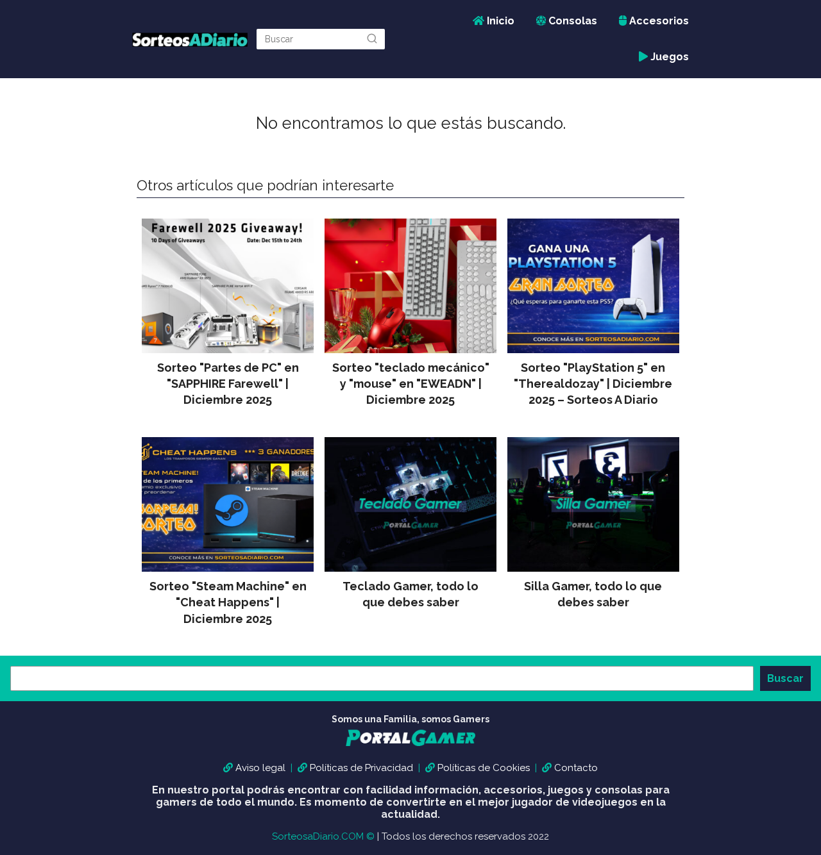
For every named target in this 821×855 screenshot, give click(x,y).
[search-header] (372, 39)
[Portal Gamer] (410, 747)
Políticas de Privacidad (361, 768)
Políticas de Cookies (483, 768)
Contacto (576, 768)
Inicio (499, 21)
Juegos (668, 57)
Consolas (571, 21)
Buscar (785, 678)
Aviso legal (260, 768)
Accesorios (658, 21)
